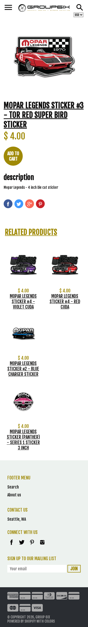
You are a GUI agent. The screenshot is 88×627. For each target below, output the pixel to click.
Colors (49, 621)
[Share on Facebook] (8, 203)
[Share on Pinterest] (40, 203)
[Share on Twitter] (18, 203)
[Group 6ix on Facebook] (11, 545)
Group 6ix (42, 617)
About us (14, 494)
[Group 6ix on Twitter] (22, 545)
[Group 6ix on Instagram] (42, 545)
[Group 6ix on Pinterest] (32, 545)
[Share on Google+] (29, 203)
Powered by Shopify (21, 621)
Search (13, 487)
